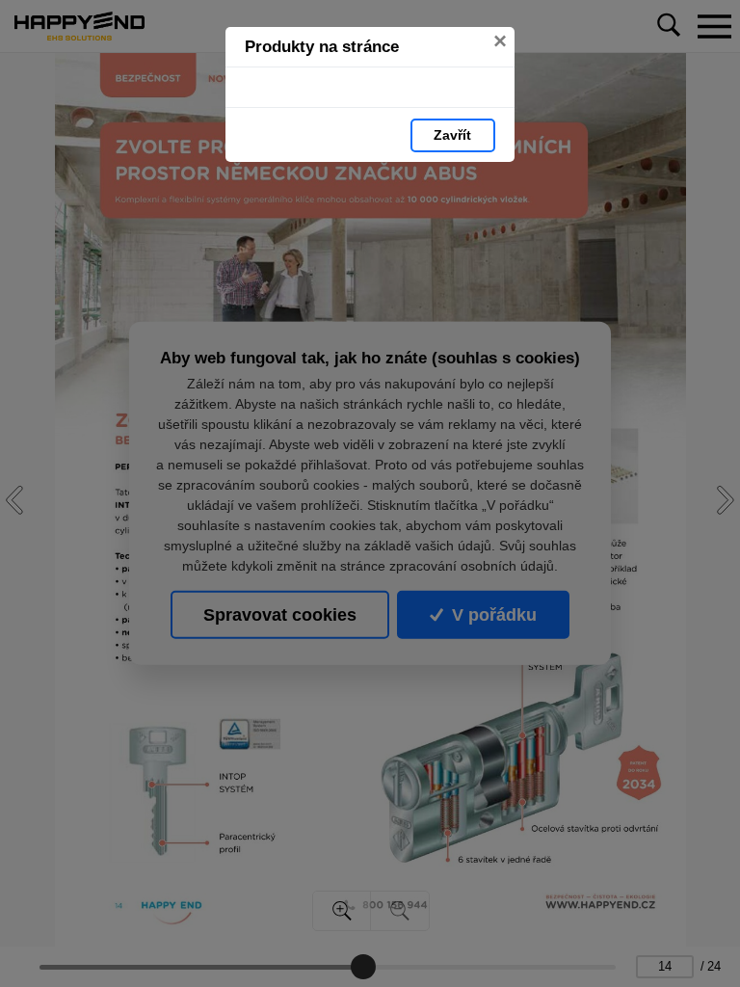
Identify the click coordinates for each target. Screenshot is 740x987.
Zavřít (452, 135)
